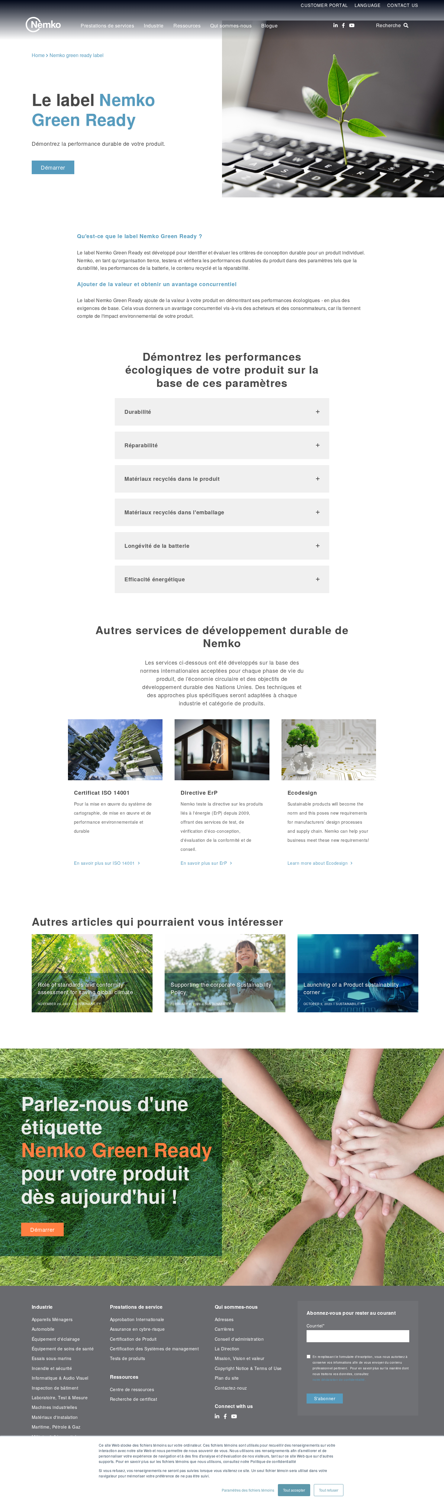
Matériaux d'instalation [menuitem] (55, 1417)
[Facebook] (343, 25)
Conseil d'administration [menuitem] (239, 1339)
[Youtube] (352, 25)
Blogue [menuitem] (269, 25)
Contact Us (402, 5)
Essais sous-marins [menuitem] (51, 1358)
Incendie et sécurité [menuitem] (52, 1368)
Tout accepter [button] (294, 1490)
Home (38, 55)
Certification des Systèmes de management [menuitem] (154, 1349)
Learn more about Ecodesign (318, 863)
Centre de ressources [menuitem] (132, 1389)
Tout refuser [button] (328, 1490)
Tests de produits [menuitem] (127, 1358)
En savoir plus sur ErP (204, 863)
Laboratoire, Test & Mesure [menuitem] (60, 1397)
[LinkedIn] (335, 25)
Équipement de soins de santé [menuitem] (63, 1349)
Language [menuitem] (368, 5)
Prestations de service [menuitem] (136, 1306)
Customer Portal (324, 5)
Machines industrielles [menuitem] (54, 1407)
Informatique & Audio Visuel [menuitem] (60, 1378)
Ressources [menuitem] (187, 25)
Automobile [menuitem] (43, 1329)
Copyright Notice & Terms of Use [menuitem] (248, 1368)
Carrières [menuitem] (224, 1329)
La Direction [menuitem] (227, 1349)
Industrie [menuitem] (154, 25)
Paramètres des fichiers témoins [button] (248, 1490)
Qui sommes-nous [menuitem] (231, 25)
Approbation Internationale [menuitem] (137, 1319)
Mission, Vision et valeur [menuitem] (240, 1358)
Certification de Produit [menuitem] (133, 1339)
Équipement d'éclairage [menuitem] (56, 1339)
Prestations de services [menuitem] (107, 25)
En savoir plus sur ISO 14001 (104, 863)
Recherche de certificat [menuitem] (133, 1399)
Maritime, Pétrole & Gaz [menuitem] (56, 1427)
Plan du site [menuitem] (227, 1378)
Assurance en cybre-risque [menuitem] (137, 1329)
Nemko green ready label (77, 55)
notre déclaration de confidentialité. (339, 1380)
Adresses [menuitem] (224, 1319)
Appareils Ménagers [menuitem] (52, 1319)
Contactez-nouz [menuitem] (231, 1388)
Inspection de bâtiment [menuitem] (55, 1388)
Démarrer (53, 167)
